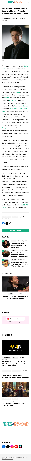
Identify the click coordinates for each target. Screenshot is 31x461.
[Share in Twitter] (7, 223)
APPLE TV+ (15, 250)
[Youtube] (16, 446)
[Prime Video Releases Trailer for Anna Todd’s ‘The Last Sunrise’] (6, 263)
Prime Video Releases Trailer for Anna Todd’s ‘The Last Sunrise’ (19, 264)
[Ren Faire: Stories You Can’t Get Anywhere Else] (15, 389)
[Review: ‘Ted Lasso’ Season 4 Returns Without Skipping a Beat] (6, 253)
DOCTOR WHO (16, 371)
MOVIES (14, 241)
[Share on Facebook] (3, 223)
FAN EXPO (15, 18)
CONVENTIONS (7, 18)
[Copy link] (10, 223)
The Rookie (13, 100)
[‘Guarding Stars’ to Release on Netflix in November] (6, 244)
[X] (8, 446)
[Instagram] (12, 446)
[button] (3, 2)
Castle (6, 98)
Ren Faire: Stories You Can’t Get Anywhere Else (13, 404)
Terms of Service (9, 458)
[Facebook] (4, 446)
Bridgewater (6, 128)
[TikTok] (20, 446)
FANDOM (15, 398)
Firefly (18, 92)
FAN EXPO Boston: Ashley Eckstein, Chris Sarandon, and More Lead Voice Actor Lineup (14, 364)
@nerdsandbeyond (16, 319)
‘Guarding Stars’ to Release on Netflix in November (18, 245)
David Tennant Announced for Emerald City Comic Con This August (15, 376)
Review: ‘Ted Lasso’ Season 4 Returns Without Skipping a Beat (20, 255)
